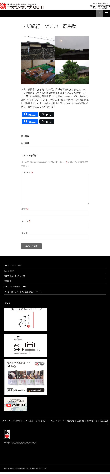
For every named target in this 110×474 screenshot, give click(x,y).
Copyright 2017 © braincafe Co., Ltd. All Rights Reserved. (25, 468)
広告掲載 (80, 421)
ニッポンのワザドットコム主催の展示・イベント (23, 292)
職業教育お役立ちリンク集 (14, 276)
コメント (27, 172)
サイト (24, 233)
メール (26, 221)
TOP (4, 421)
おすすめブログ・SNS (12, 265)
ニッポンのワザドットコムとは (21, 421)
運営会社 (70, 421)
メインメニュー (106, 13)
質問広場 (7, 281)
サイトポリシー (42, 421)
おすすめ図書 (9, 271)
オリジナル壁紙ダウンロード (15, 286)
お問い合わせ (92, 421)
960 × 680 (43, 30)
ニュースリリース (57, 421)
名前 (24, 209)
